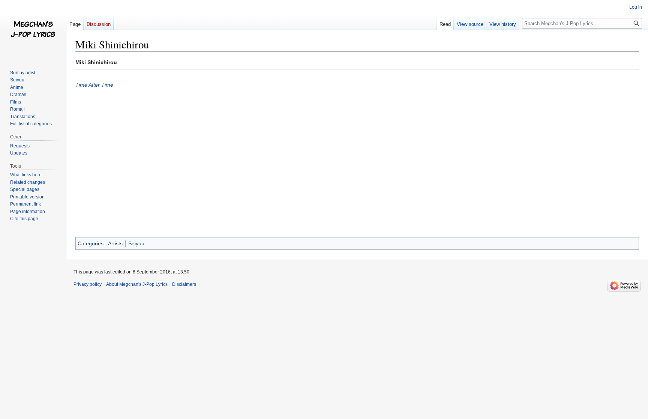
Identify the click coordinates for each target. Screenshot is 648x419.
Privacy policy (88, 284)
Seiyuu (136, 243)
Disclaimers (184, 284)
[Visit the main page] (33, 30)
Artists (115, 243)
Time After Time (94, 85)
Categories (91, 243)
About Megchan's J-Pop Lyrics (137, 284)
